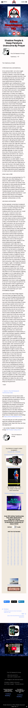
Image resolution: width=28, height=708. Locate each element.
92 (11, 559)
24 (18, 539)
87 (11, 557)
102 (11, 562)
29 (18, 540)
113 (14, 564)
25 (21, 539)
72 (11, 553)
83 (14, 556)
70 (21, 551)
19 (18, 537)
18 (14, 537)
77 (11, 554)
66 (8, 551)
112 (11, 564)
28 (14, 540)
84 (18, 556)
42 (11, 544)
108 (14, 563)
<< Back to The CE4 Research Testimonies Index (10, 392)
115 (21, 564)
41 (8, 544)
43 (14, 544)
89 (18, 557)
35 (21, 541)
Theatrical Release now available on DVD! (14, 494)
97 (11, 560)
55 (21, 547)
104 (18, 562)
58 (14, 549)
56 (8, 549)
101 (8, 562)
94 (18, 559)
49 (18, 546)
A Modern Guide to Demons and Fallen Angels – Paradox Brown (14, 683)
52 (11, 547)
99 (18, 560)
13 (14, 536)
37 (11, 543)
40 (21, 543)
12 (11, 536)
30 (21, 540)
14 (18, 536)
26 (8, 540)
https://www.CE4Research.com (13, 416)
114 (18, 564)
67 (11, 551)
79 (18, 554)
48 (14, 546)
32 (11, 541)
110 (21, 563)
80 (21, 554)
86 (8, 557)
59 (18, 549)
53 (14, 547)
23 (14, 539)
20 (21, 537)
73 (14, 553)
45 (21, 544)
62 (11, 550)
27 (11, 540)
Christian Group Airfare (14, 585)
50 (21, 546)
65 (21, 550)
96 (8, 560)
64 (18, 550)
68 (14, 551)
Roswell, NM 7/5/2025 (14, 452)
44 (18, 544)
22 (11, 539)
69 (18, 551)
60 (21, 549)
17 (11, 537)
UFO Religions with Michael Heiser (14, 679)
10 (21, 534)
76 (8, 554)
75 (21, 553)
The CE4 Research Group (14, 672)
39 (18, 543)
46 (8, 546)
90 (21, 557)
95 (21, 559)
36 (8, 543)
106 (8, 563)
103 (14, 562)
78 (14, 554)
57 (11, 549)
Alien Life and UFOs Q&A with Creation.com (13, 676)
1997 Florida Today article (13, 430)
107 (11, 563)
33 (14, 541)
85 (21, 556)
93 (14, 559)
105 (21, 562)
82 (11, 556)
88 (14, 557)
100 (21, 560)
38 (14, 543)
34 (18, 541)
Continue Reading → (8, 694)
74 (18, 553)
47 (11, 546)
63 (14, 550)
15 (21, 536)
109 (18, 563)
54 (18, 547)
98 (14, 560)
